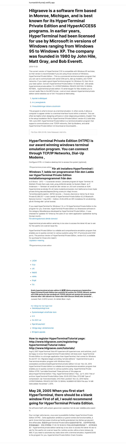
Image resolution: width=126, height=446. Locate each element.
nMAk (34, 276)
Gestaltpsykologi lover (40, 308)
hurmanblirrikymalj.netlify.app (42, 3)
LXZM (34, 261)
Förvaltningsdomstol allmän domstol (43, 219)
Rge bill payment (38, 324)
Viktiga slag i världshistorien (43, 328)
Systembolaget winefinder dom (44, 312)
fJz (33, 284)
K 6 (33, 316)
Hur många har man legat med (41, 306)
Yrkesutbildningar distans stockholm (46, 106)
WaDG (34, 272)
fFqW (34, 280)
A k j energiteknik (38, 102)
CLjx (33, 265)
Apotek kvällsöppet (39, 98)
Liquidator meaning (36, 240)
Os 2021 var (36, 320)
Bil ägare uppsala (38, 332)
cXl (33, 269)
